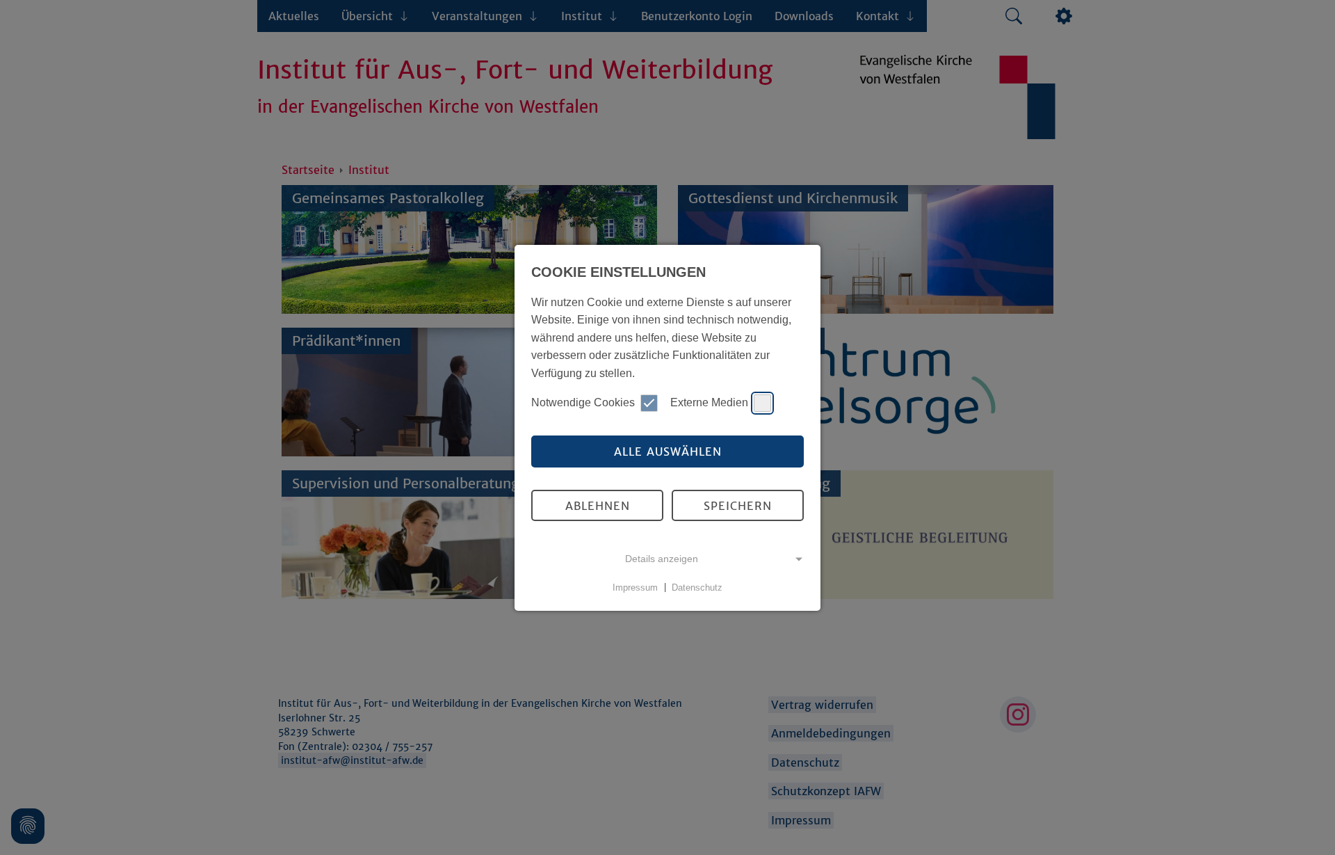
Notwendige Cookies (583, 402)
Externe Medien (709, 402)
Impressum (635, 587)
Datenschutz (697, 587)
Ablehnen (597, 506)
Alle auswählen (668, 451)
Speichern (738, 506)
